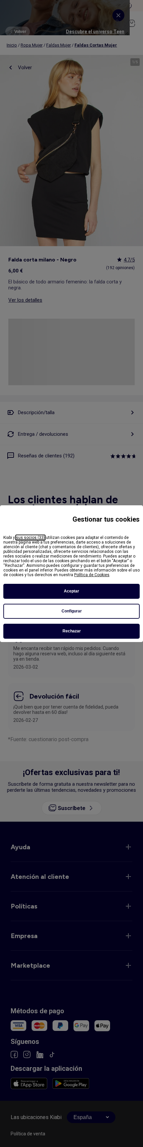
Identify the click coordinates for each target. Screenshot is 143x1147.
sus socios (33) (30, 537)
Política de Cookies (91, 575)
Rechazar (72, 631)
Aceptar (71, 591)
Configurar (72, 611)
